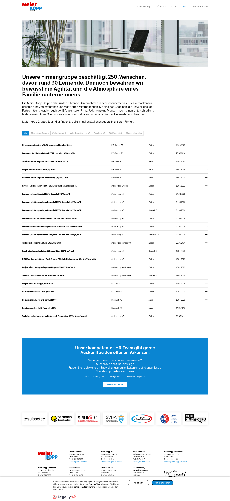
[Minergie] (88, 418)
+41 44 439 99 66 (171, 459)
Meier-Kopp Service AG (80, 133)
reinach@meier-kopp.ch (141, 462)
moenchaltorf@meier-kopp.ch (111, 462)
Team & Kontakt (200, 6)
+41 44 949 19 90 (108, 459)
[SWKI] (168, 418)
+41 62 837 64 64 (77, 475)
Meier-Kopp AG (59, 133)
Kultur (174, 6)
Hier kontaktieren (115, 384)
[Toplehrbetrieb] (61, 418)
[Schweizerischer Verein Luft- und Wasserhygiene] (115, 418)
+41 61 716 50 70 (140, 459)
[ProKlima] (142, 418)
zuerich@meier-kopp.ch (78, 462)
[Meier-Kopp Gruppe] (33, 7)
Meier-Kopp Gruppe (40, 133)
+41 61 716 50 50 (45, 475)
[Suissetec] (34, 418)
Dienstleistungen (144, 6)
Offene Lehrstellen (134, 133)
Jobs (186, 7)
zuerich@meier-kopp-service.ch (175, 462)
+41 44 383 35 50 (108, 475)
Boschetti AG (99, 133)
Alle (25, 133)
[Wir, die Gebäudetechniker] (195, 418)
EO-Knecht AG (115, 133)
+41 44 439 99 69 (77, 459)
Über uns (161, 6)
